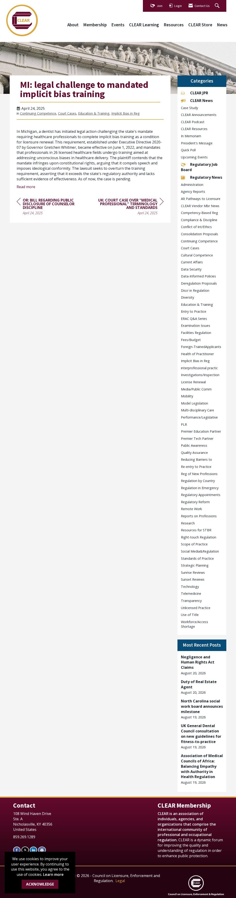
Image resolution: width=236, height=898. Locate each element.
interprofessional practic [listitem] (199, 368)
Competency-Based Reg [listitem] (199, 213)
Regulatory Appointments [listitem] (200, 495)
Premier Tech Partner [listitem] (197, 438)
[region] (129, 207)
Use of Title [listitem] (190, 615)
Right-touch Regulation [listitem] (198, 537)
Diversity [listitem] (187, 297)
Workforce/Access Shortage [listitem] (194, 624)
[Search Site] (218, 6)
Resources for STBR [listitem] (196, 530)
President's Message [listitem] (196, 143)
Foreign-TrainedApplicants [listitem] (201, 347)
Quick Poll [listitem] (188, 150)
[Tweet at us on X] (25, 850)
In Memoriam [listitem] (191, 136)
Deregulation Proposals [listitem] (199, 283)
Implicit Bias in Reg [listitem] (195, 361)
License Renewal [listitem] (193, 382)
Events (117, 24)
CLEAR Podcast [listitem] (192, 122)
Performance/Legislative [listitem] (199, 417)
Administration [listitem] (192, 184)
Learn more (53, 874)
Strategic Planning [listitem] (195, 565)
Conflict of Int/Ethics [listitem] (196, 227)
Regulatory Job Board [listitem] (199, 167)
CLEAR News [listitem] (201, 100)
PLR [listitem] (184, 424)
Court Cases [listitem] (190, 248)
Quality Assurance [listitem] (194, 452)
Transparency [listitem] (191, 600)
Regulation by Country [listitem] (198, 481)
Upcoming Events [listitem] (194, 157)
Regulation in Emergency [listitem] (199, 488)
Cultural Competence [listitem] (197, 255)
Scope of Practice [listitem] (194, 544)
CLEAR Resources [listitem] (194, 129)
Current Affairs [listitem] (192, 262)
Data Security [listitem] (191, 269)
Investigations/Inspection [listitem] (200, 375)
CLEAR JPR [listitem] (199, 92)
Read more (26, 186)
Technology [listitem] (190, 586)
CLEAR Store (200, 24)
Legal (120, 880)
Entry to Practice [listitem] (193, 311)
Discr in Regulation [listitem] (195, 290)
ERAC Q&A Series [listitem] (194, 318)
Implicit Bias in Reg (125, 113)
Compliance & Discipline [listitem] (199, 220)
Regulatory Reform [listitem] (195, 502)
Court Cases (67, 113)
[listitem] (202, 665)
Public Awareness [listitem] (194, 445)
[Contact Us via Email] (42, 850)
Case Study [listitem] (189, 108)
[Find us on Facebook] (17, 850)
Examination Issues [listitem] (195, 325)
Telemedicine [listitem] (191, 593)
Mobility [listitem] (187, 396)
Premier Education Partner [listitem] (201, 431)
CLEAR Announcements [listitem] (198, 115)
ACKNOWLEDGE (40, 884)
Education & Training (93, 113)
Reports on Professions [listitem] (199, 516)
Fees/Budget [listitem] (191, 340)
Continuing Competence (38, 113)
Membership (95, 24)
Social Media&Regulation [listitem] (200, 551)
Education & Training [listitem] (197, 304)
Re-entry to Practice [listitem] (196, 466)
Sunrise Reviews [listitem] (193, 572)
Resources (174, 24)
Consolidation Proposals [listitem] (199, 234)
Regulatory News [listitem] (206, 177)
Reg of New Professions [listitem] (199, 474)
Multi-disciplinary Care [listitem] (197, 410)
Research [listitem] (188, 523)
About (73, 24)
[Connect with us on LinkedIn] (33, 850)
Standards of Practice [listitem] (197, 558)
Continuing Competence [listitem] (199, 241)
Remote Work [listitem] (191, 509)
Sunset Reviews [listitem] (192, 579)
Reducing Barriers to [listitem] (196, 459)
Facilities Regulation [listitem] (196, 332)
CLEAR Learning (144, 24)
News (222, 24)
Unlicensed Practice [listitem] (195, 608)
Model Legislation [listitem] (194, 403)
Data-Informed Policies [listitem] (198, 276)
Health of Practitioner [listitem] (197, 354)
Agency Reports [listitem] (193, 191)
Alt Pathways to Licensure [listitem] (200, 198)
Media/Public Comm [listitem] (196, 389)
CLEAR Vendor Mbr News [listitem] (200, 206)
